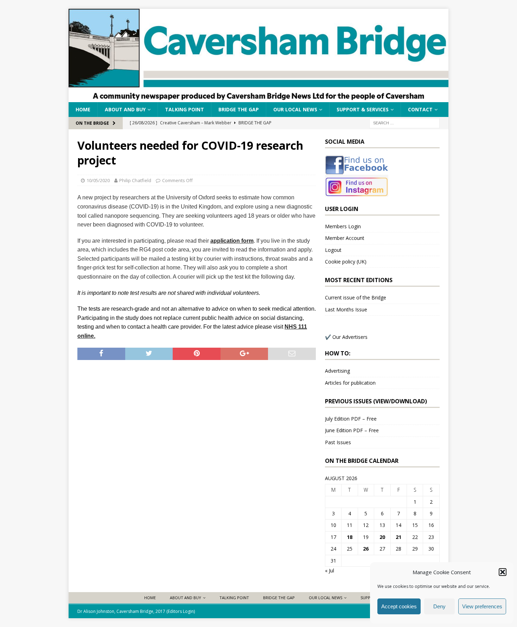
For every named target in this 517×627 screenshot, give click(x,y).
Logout (333, 250)
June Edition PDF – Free (352, 430)
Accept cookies (399, 606)
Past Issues (338, 442)
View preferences (482, 606)
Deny (439, 606)
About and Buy (125, 109)
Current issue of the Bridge (355, 297)
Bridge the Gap (238, 109)
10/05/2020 (98, 180)
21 (398, 537)
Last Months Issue (346, 309)
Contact (420, 109)
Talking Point (184, 109)
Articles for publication (350, 382)
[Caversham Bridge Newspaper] (258, 98)
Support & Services (363, 109)
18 (349, 537)
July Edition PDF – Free (351, 418)
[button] (502, 572)
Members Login (343, 226)
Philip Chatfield (135, 180)
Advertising (337, 370)
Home (83, 109)
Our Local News (295, 109)
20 (382, 537)
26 (366, 548)
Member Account (344, 238)
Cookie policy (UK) (345, 261)
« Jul (329, 570)
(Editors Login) (180, 611)
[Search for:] (404, 122)
